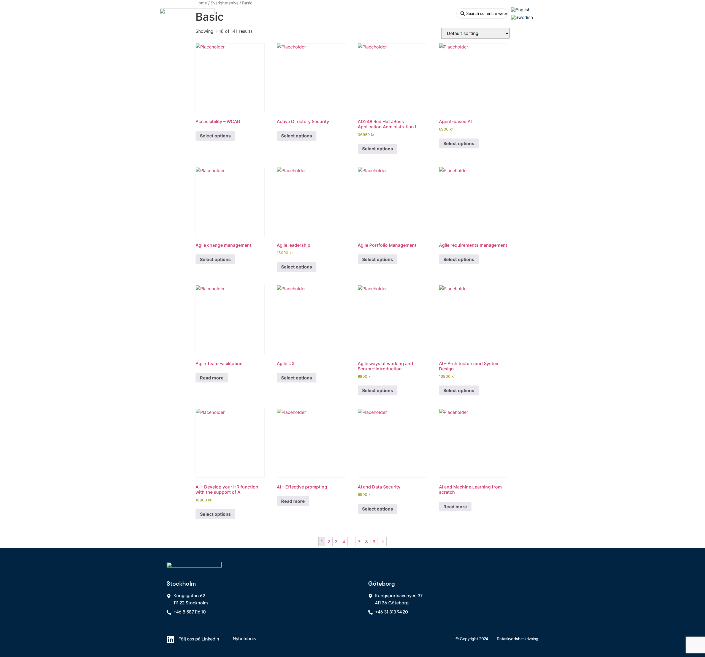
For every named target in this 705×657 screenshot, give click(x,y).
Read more (212, 378)
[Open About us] (449, 13)
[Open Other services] (361, 13)
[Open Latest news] (409, 13)
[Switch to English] (520, 9)
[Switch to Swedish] (522, 17)
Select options (215, 136)
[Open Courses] (307, 13)
